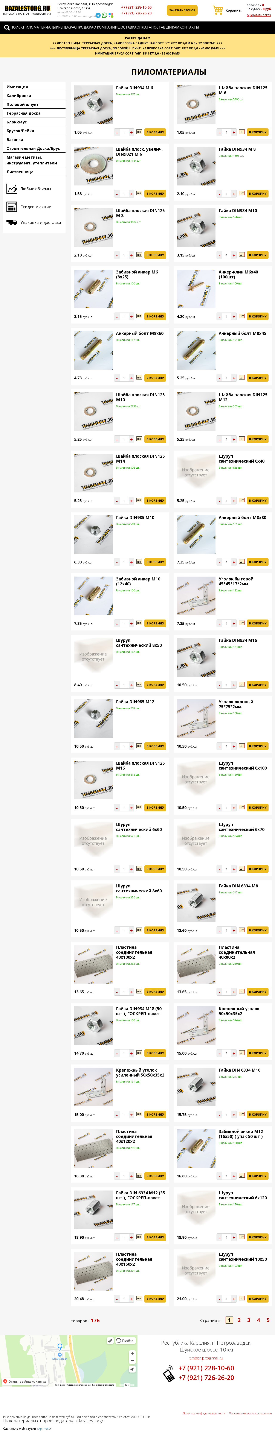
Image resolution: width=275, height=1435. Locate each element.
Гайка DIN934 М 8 (237, 149)
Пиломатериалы (39, 27)
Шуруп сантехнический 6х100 (243, 765)
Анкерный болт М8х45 (242, 333)
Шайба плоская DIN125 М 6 (243, 90)
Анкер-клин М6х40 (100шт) (238, 274)
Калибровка (18, 95)
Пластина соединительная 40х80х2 (237, 952)
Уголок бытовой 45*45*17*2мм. (236, 581)
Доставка (127, 27)
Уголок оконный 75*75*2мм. (236, 704)
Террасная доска (23, 113)
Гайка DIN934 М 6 (134, 88)
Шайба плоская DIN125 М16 (140, 765)
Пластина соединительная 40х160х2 (134, 1259)
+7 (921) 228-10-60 (136, 7)
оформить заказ (259, 15)
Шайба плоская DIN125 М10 (140, 397)
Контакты (189, 27)
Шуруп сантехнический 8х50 (139, 643)
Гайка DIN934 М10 (238, 210)
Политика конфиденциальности (204, 1413)
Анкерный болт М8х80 (242, 517)
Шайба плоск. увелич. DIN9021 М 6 (139, 151)
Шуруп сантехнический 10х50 (243, 1256)
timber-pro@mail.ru (206, 1358)
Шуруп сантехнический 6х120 (243, 1195)
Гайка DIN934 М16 (238, 640)
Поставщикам (165, 27)
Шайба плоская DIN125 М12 (243, 397)
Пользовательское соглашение (250, 1413)
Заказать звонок (182, 10)
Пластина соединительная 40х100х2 (134, 952)
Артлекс (44, 1428)
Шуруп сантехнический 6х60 (139, 827)
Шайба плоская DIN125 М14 (140, 458)
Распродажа (81, 27)
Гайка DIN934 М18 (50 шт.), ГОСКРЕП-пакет (139, 1011)
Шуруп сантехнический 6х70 (241, 827)
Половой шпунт (22, 104)
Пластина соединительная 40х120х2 (134, 1136)
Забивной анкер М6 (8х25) (137, 274)
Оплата (144, 27)
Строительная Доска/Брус (33, 148)
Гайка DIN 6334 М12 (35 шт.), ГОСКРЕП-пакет (140, 1195)
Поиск (17, 27)
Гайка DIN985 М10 (135, 517)
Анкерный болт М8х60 (139, 333)
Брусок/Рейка (20, 130)
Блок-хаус (16, 122)
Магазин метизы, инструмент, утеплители (31, 160)
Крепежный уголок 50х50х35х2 (239, 1011)
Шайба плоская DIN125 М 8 (140, 213)
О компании (105, 27)
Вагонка (14, 139)
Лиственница (20, 171)
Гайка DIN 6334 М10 (239, 1070)
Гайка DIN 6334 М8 (238, 886)
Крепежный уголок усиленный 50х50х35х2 (140, 1072)
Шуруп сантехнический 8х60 (139, 888)
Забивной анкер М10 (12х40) (138, 581)
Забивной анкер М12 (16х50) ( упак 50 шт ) (241, 1134)
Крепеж (63, 27)
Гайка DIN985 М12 (135, 702)
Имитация (17, 86)
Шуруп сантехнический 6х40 (241, 458)
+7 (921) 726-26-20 (136, 13)
